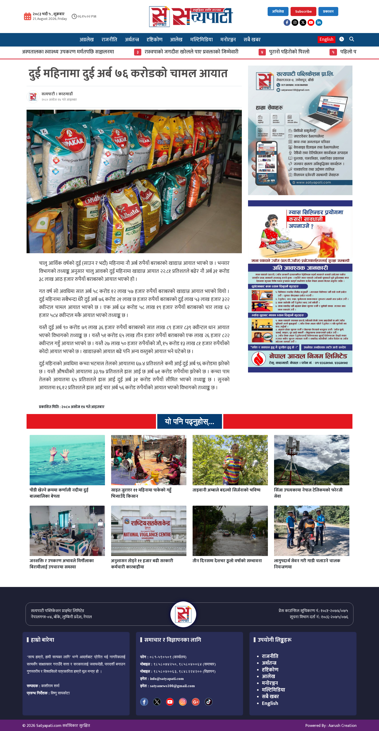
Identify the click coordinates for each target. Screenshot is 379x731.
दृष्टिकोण (154, 39)
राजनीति (109, 39)
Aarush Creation (342, 725)
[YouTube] (311, 22)
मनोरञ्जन (228, 39)
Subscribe (303, 11)
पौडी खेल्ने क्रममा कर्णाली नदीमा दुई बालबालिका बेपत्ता (59, 493)
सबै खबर (252, 39)
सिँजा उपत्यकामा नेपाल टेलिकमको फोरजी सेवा (308, 493)
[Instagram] (295, 22)
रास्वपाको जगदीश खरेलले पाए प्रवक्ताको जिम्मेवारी (147, 51)
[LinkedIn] (319, 22)
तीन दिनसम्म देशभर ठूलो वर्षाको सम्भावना (227, 561)
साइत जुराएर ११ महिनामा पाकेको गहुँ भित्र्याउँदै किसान (141, 493)
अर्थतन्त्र (132, 39)
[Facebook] (287, 22)
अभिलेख (278, 11)
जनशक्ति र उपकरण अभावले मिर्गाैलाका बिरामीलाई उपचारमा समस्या (62, 564)
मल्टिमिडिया (201, 39)
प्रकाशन (328, 11)
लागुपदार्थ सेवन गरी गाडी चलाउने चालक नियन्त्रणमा (307, 564)
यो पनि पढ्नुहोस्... (189, 421)
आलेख (176, 39)
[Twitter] (303, 22)
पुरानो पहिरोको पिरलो (245, 51)
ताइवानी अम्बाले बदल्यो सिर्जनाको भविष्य (226, 490)
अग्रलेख (87, 39)
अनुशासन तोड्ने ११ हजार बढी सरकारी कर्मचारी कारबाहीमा (142, 564)
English (326, 39)
